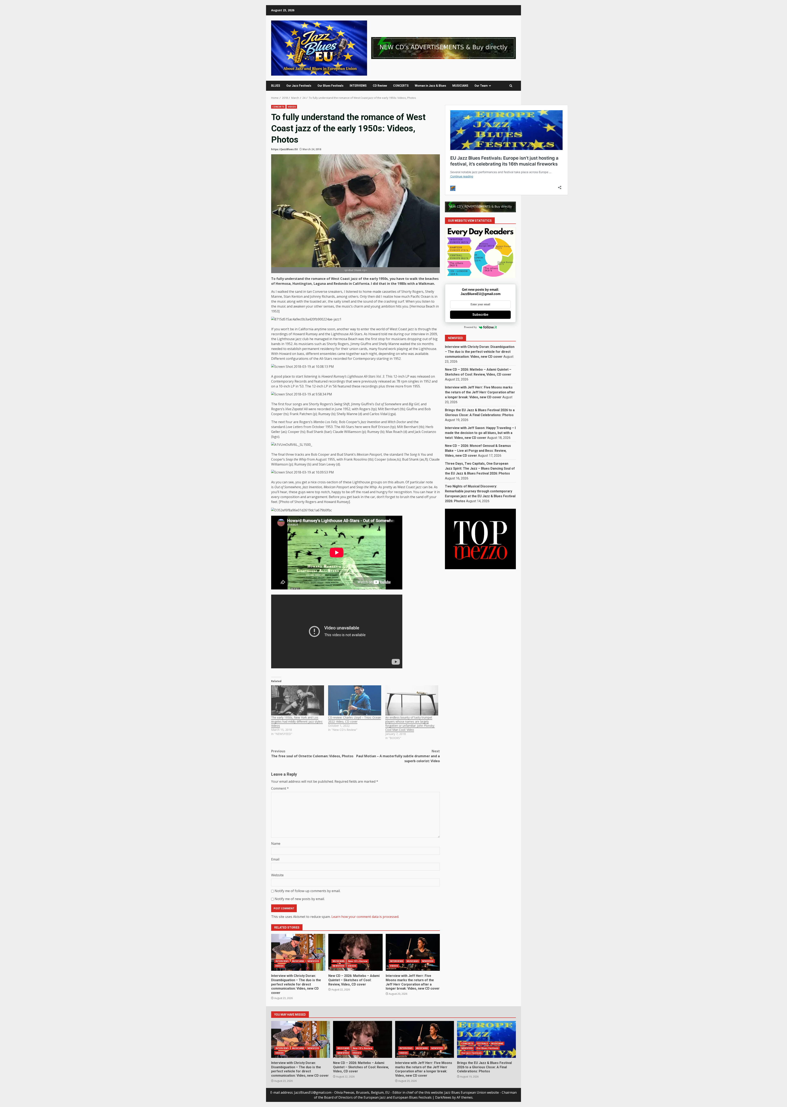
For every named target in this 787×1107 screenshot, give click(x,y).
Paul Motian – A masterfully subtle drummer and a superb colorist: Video (398, 756)
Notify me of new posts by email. (300, 899)
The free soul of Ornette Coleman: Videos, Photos (312, 753)
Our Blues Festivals (330, 85)
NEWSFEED (313, 961)
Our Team (481, 85)
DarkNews (443, 1097)
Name (275, 843)
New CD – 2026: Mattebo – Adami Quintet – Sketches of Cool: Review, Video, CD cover (355, 952)
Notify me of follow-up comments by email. (307, 891)
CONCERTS (401, 85)
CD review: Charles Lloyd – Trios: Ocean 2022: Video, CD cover (354, 719)
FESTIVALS (482, 1043)
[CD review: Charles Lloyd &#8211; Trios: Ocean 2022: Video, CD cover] (354, 700)
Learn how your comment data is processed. (365, 916)
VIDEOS (292, 106)
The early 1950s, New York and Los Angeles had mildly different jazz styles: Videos (297, 721)
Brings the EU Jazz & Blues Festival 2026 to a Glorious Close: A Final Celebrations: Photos (486, 1039)
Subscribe (480, 314)
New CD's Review (357, 961)
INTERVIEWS (358, 85)
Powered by (470, 327)
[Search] (511, 86)
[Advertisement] (443, 47)
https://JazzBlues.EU (284, 149)
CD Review (380, 85)
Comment (280, 788)
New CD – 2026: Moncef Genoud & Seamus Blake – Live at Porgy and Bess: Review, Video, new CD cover (478, 451)
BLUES (275, 85)
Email (275, 859)
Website (277, 875)
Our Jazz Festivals (298, 85)
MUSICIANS (460, 85)
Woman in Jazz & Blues (430, 85)
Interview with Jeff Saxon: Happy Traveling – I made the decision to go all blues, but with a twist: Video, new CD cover (480, 433)
